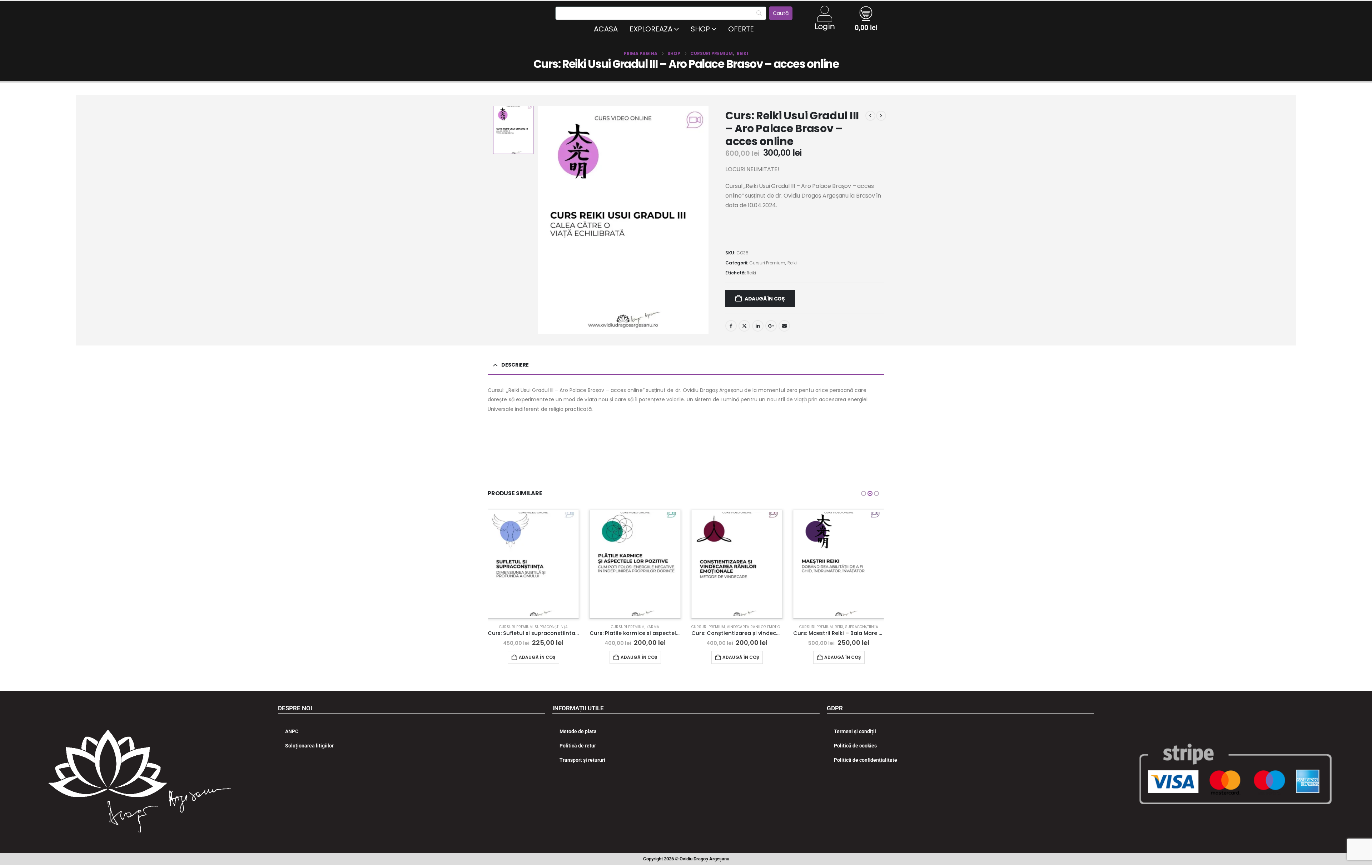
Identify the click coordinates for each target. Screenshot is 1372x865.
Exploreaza (651, 29)
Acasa (606, 29)
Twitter (744, 326)
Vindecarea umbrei (856, 627)
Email (784, 326)
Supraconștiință (759, 627)
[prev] (870, 116)
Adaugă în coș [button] (537, 657)
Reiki (792, 263)
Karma (551, 627)
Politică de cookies (855, 746)
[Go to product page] (533, 564)
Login (824, 26)
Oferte (741, 29)
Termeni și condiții (855, 731)
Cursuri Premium (767, 263)
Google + (771, 326)
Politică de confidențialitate (865, 760)
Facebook (731, 326)
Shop (700, 29)
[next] (881, 116)
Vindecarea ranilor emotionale (656, 627)
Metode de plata (578, 731)
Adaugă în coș (765, 298)
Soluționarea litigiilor (309, 746)
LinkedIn (758, 326)
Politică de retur (578, 746)
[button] (863, 493)
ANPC (291, 731)
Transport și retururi (582, 760)
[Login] (824, 13)
